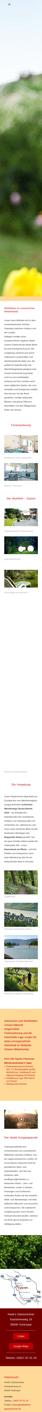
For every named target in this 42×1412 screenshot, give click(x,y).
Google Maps (21, 1346)
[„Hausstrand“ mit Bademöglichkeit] (21, 958)
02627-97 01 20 (20, 1400)
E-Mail (21, 1336)
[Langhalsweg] (21, 894)
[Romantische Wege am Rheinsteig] (21, 991)
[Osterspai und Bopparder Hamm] (21, 926)
